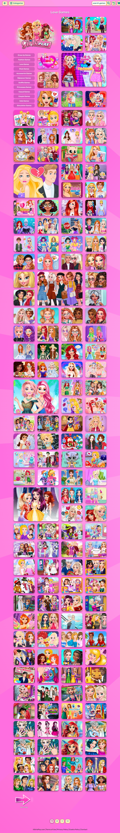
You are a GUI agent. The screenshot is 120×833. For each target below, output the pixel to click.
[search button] (108, 3)
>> (68, 821)
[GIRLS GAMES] (36, 34)
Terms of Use (51, 830)
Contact (84, 830)
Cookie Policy (74, 830)
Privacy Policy (62, 830)
